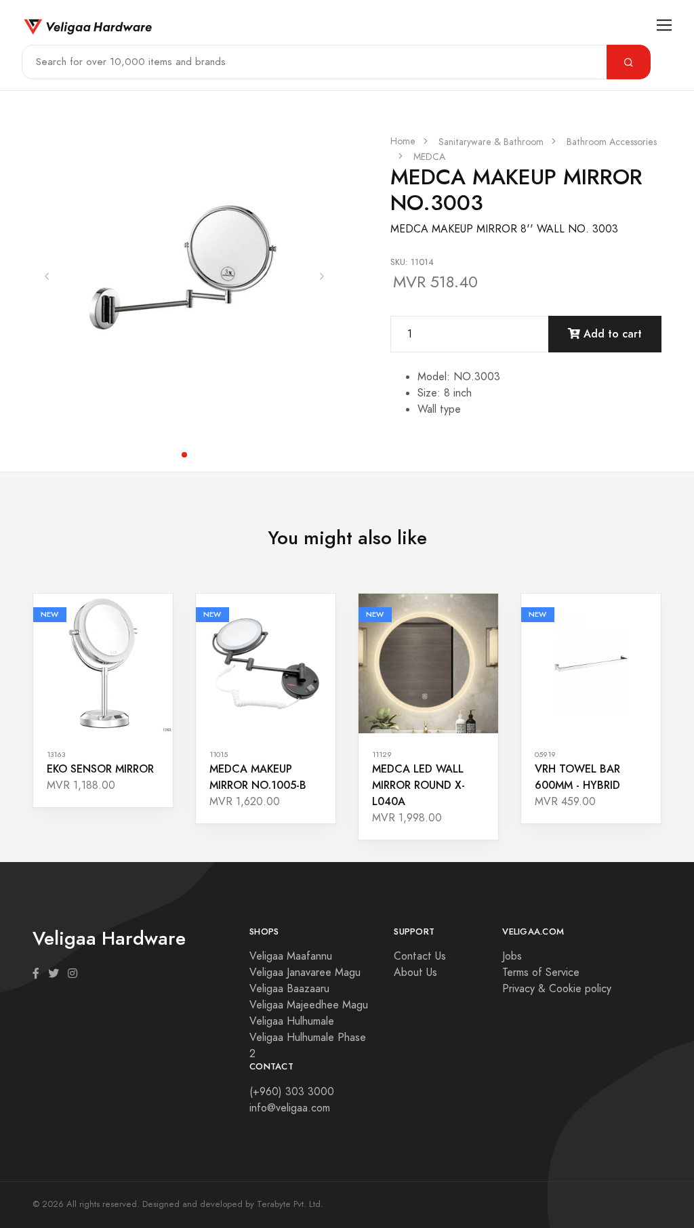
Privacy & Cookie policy (556, 988)
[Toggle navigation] (664, 25)
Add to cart (611, 334)
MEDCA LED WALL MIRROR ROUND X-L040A (418, 785)
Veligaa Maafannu (290, 956)
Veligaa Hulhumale (291, 1021)
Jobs (512, 956)
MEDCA (429, 156)
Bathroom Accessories (612, 142)
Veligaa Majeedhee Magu (308, 1005)
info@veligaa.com (289, 1108)
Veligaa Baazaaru (289, 988)
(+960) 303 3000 (291, 1091)
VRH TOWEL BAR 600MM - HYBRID (577, 777)
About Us (415, 972)
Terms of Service (540, 972)
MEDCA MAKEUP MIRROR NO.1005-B (257, 777)
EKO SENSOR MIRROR (100, 769)
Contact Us (420, 956)
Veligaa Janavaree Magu (305, 972)
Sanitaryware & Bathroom (491, 142)
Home (402, 141)
